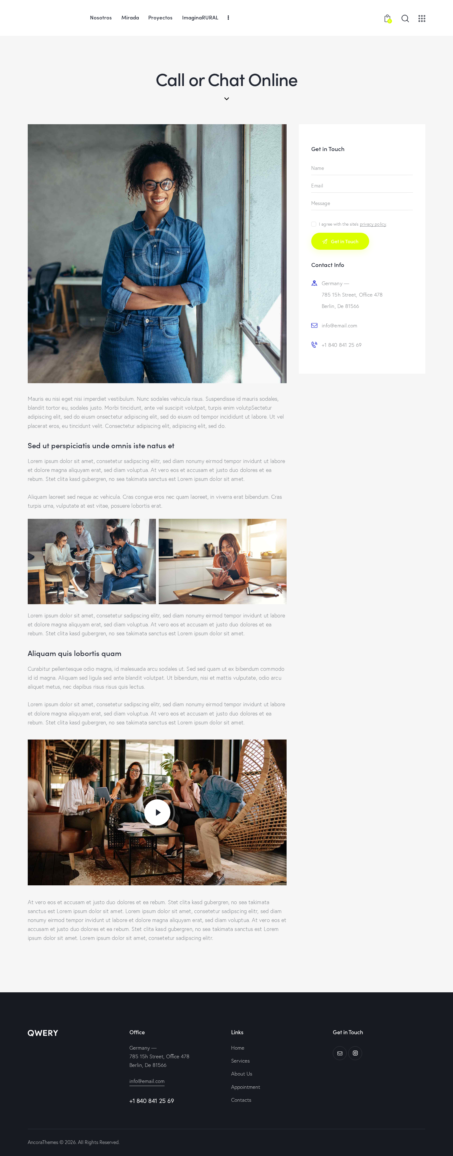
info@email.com (339, 325)
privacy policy (373, 224)
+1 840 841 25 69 (342, 345)
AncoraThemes (43, 1142)
